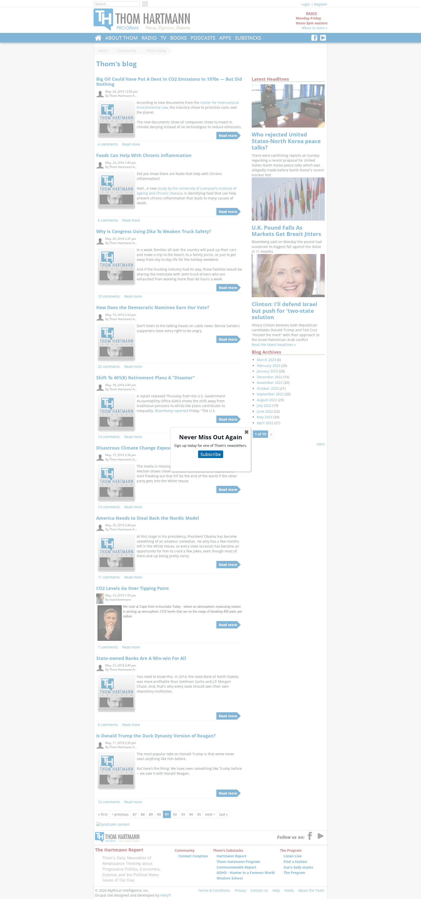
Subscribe (211, 454)
